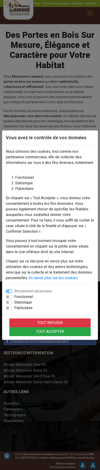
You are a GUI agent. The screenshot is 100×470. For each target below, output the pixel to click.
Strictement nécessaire (33, 291)
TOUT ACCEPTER (50, 331)
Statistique (23, 302)
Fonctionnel (23, 297)
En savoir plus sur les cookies (53, 278)
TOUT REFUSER (50, 323)
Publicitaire (23, 308)
